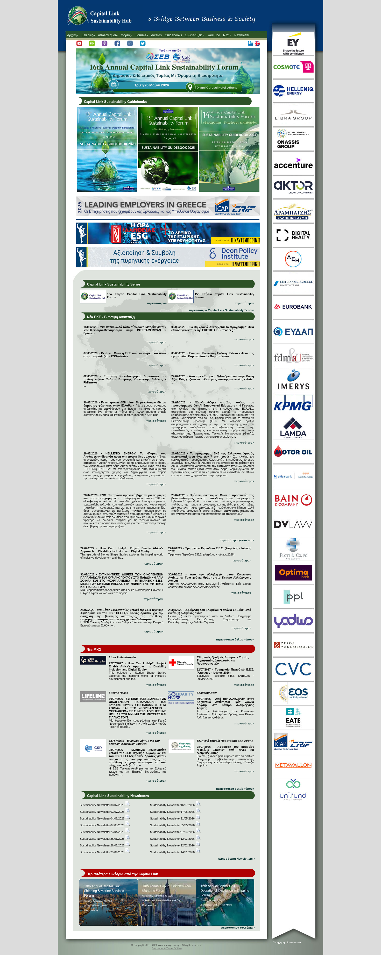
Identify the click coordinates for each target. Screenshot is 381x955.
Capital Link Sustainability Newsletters (118, 796)
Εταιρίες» (88, 35)
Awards (156, 35)
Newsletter (241, 35)
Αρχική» (73, 35)
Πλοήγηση (279, 942)
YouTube (213, 35)
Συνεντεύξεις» (194, 35)
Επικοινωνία (294, 942)
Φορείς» (126, 35)
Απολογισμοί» (108, 35)
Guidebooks (173, 35)
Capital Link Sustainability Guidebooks (115, 102)
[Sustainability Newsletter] (127, 805)
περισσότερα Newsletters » (236, 858)
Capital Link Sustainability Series (113, 284)
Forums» (142, 35)
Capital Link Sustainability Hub (104, 17)
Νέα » (227, 35)
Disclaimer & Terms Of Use (167, 948)
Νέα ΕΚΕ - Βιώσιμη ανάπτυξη (111, 317)
